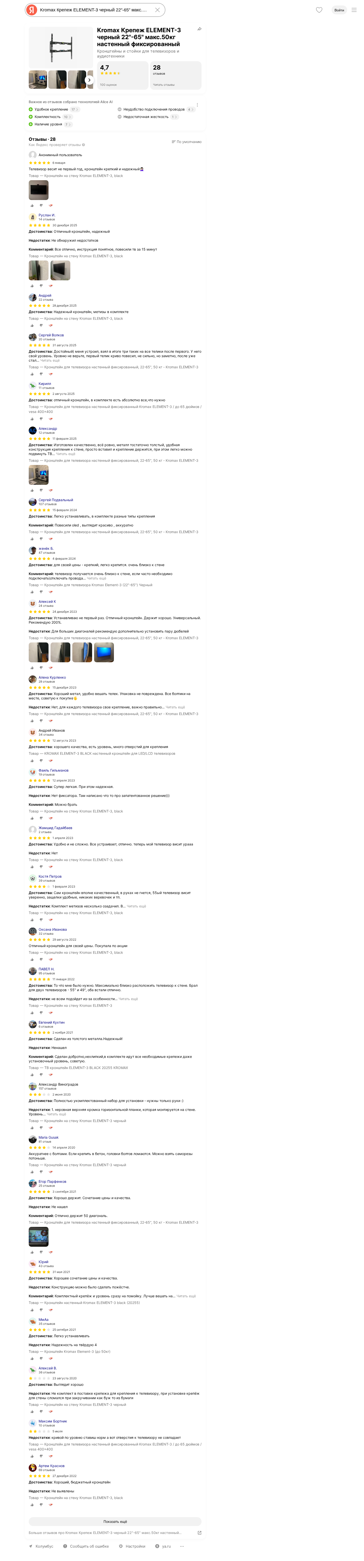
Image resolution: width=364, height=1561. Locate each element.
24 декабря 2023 (64, 611)
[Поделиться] (200, 29)
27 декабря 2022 (64, 1476)
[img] (40, 163)
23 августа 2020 (64, 1378)
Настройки (135, 1546)
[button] (38, 79)
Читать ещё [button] (50, 360)
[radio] (32, 205)
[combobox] (94, 9)
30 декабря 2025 (64, 225)
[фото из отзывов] (39, 190)
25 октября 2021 (64, 1329)
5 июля (57, 1431)
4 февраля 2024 (64, 558)
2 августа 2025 (63, 394)
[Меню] (354, 10)
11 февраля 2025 (64, 438)
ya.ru (166, 1546)
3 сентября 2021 (64, 1191)
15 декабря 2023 (64, 687)
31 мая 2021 (61, 1272)
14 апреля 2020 (63, 1147)
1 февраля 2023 (63, 886)
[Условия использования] (197, 105)
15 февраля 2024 (64, 510)
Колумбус (44, 1546)
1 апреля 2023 (62, 838)
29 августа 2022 (64, 939)
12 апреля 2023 (63, 780)
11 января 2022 (63, 979)
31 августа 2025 (64, 345)
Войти (339, 10)
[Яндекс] (31, 9)
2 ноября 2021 (62, 1032)
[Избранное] (319, 9)
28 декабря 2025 (64, 305)
